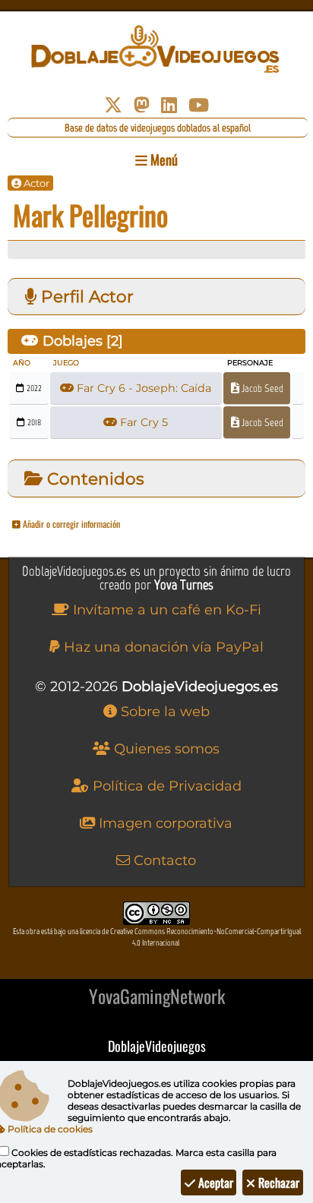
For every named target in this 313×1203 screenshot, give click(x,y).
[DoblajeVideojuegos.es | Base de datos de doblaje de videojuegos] (156, 49)
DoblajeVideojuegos (157, 1046)
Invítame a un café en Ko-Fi (165, 610)
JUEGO (66, 362)
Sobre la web (163, 711)
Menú (162, 159)
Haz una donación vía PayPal (162, 647)
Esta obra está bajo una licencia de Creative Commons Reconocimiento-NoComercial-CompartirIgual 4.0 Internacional (157, 937)
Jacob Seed (261, 388)
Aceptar (214, 1182)
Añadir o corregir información (70, 523)
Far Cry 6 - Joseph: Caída (142, 388)
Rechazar (277, 1182)
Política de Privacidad (165, 786)
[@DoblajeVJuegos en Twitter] (113, 105)
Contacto (163, 860)
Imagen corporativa (163, 823)
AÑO (21, 362)
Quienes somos (165, 748)
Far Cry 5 (142, 422)
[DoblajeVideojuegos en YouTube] (198, 105)
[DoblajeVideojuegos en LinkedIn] (169, 105)
